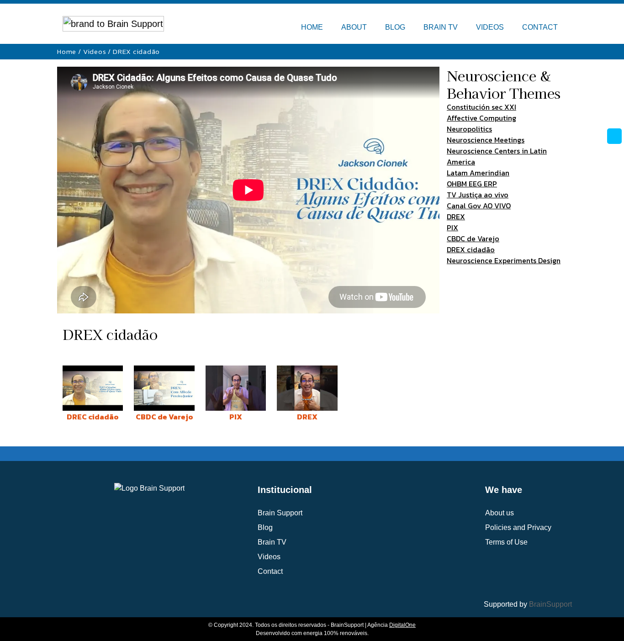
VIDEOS (490, 27)
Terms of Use (506, 542)
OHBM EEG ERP (472, 183)
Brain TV (272, 542)
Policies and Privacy (518, 527)
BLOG (395, 27)
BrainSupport (550, 604)
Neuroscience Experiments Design (504, 260)
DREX (456, 216)
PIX (452, 227)
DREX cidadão (471, 249)
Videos (94, 51)
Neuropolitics (469, 128)
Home (66, 51)
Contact (270, 571)
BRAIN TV (440, 27)
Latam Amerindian (478, 172)
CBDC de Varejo (473, 238)
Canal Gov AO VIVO (479, 205)
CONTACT (540, 27)
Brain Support (280, 513)
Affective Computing (481, 117)
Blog (265, 527)
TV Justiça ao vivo (477, 194)
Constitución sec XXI (481, 106)
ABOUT (354, 27)
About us (499, 513)
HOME (312, 27)
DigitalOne (402, 625)
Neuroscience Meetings (485, 139)
